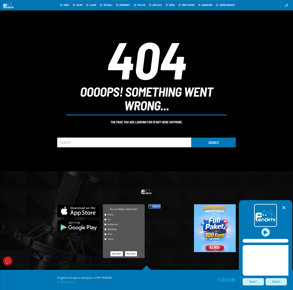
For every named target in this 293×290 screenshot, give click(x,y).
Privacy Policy (67, 282)
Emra (172, 4)
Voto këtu (116, 253)
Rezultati (131, 253)
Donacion (207, 4)
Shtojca (157, 4)
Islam (79, 4)
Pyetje (141, 4)
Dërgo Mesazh (227, 4)
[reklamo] (215, 251)
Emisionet (124, 4)
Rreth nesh (188, 4)
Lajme (93, 4)
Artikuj (107, 4)
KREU (66, 4)
